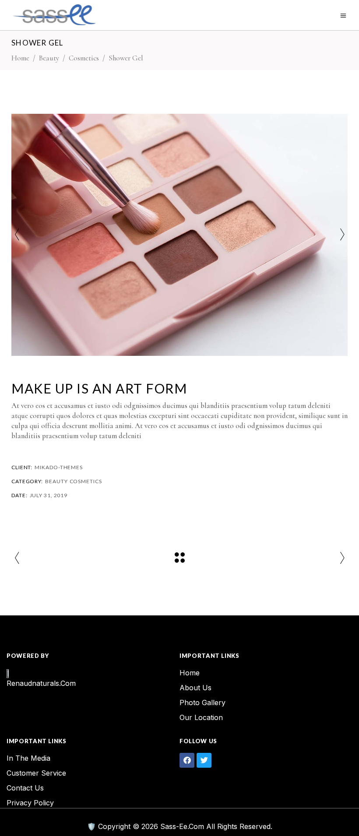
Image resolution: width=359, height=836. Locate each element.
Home (20, 58)
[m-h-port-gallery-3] (179, 235)
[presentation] (16, 235)
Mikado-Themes (59, 467)
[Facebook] (187, 760)
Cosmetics (84, 58)
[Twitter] (204, 760)
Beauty (49, 58)
